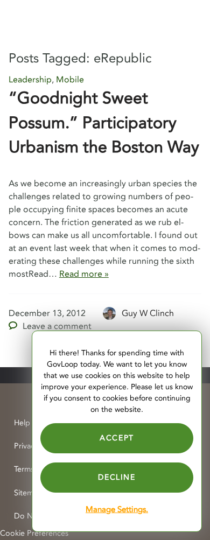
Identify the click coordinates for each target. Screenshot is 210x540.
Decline (116, 477)
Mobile (70, 80)
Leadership (30, 80)
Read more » (84, 274)
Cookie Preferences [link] (34, 533)
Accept (117, 438)
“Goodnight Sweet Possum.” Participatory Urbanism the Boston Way (104, 122)
